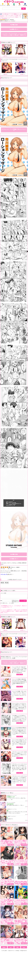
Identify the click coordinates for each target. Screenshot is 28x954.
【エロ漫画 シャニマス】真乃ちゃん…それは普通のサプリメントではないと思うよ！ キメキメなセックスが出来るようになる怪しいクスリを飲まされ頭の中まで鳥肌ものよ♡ (19, 718)
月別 (17, 947)
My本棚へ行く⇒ (14, 29)
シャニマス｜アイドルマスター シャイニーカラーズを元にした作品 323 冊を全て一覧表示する (14, 34)
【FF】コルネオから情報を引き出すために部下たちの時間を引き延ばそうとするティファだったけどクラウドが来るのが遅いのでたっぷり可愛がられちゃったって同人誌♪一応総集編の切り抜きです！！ (20, 843)
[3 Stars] (5, 567)
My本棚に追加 (14, 24)
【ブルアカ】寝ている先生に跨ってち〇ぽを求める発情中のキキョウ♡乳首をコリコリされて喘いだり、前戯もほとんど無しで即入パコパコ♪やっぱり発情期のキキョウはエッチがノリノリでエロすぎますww (7, 922)
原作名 (8, 5)
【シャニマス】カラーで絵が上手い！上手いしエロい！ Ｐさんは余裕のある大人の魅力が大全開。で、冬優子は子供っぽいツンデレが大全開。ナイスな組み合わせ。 (19, 670)
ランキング (2, 5)
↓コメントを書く (3, 593)
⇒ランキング (3, 574)
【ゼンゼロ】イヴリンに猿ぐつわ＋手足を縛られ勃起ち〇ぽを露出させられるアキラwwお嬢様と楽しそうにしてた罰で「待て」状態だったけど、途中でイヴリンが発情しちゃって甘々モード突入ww (20, 941)
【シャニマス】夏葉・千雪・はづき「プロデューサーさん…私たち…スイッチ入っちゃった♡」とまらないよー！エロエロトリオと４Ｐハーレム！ (19, 694)
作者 (14, 5)
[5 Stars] (9, 567)
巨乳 (3, 582)
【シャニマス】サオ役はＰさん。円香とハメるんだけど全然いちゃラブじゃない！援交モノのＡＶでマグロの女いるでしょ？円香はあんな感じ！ (19, 742)
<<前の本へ (5, 55)
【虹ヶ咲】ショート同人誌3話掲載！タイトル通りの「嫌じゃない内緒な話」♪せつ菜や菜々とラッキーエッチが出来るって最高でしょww (7, 862)
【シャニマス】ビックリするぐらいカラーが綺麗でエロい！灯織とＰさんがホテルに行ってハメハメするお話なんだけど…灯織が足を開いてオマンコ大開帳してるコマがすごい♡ (19, 706)
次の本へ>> (22, 55)
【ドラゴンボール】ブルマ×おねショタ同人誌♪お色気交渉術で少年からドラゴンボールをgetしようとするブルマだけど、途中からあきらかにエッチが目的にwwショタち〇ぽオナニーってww (20, 902)
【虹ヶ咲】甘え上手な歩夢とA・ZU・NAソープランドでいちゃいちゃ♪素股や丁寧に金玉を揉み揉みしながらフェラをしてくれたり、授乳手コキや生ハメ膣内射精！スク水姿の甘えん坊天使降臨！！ (7, 882)
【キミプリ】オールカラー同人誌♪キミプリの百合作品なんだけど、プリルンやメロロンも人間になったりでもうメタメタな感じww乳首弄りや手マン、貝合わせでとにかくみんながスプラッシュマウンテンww (20, 863)
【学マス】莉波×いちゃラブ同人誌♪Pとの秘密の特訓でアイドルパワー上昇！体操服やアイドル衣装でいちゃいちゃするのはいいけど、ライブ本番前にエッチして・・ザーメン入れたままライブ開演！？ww (7, 941)
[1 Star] (1, 567)
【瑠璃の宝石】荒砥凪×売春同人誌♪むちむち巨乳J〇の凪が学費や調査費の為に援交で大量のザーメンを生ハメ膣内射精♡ (20, 883)
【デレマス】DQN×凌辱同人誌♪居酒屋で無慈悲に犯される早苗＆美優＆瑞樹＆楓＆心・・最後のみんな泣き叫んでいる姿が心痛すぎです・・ (20, 921)
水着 (7, 582)
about (24, 947)
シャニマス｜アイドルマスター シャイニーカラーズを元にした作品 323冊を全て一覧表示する (14, 662)
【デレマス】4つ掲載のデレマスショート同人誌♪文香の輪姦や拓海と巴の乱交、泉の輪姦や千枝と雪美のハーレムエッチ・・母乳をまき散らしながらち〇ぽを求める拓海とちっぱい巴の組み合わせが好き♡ (7, 902)
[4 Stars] (7, 567)
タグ (19, 5)
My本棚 (25, 5)
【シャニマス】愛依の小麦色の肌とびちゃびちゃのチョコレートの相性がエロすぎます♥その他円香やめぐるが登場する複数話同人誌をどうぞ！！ (19, 682)
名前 (1, 600)
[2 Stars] (3, 567)
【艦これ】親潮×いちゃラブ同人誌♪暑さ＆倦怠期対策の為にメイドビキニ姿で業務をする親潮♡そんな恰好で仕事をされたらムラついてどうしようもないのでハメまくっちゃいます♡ (7, 843)
